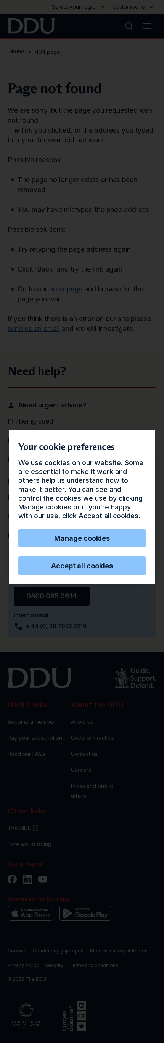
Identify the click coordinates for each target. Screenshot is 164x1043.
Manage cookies (82, 538)
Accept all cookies (82, 566)
